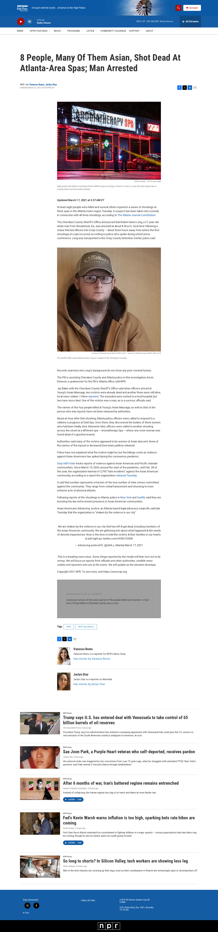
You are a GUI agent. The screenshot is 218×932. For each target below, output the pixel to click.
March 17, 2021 (134, 545)
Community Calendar (113, 31)
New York (126, 497)
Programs (73, 31)
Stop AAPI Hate (66, 463)
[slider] (34, 21)
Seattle (141, 497)
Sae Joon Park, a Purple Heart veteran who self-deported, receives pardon (129, 751)
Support (134, 31)
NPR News (67, 713)
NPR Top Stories (86, 626)
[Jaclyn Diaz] (63, 681)
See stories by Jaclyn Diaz (89, 684)
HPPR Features (39, 31)
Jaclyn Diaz (51, 84)
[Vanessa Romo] (63, 656)
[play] (20, 21)
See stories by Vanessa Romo (91, 658)
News (20, 31)
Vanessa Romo (36, 84)
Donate (193, 7)
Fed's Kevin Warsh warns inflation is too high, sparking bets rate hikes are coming (129, 820)
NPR (69, 626)
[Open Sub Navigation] (25, 31)
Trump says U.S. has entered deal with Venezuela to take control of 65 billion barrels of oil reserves (125, 720)
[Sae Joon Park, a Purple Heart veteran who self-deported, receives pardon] (40, 757)
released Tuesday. (126, 475)
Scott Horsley (68, 828)
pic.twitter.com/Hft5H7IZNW (116, 538)
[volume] (29, 21)
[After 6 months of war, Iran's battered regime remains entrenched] (40, 789)
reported (93, 396)
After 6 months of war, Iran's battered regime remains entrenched (121, 783)
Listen (90, 31)
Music (57, 31)
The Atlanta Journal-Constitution (136, 215)
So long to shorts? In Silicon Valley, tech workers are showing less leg (125, 861)
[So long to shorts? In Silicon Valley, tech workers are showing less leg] (40, 867)
